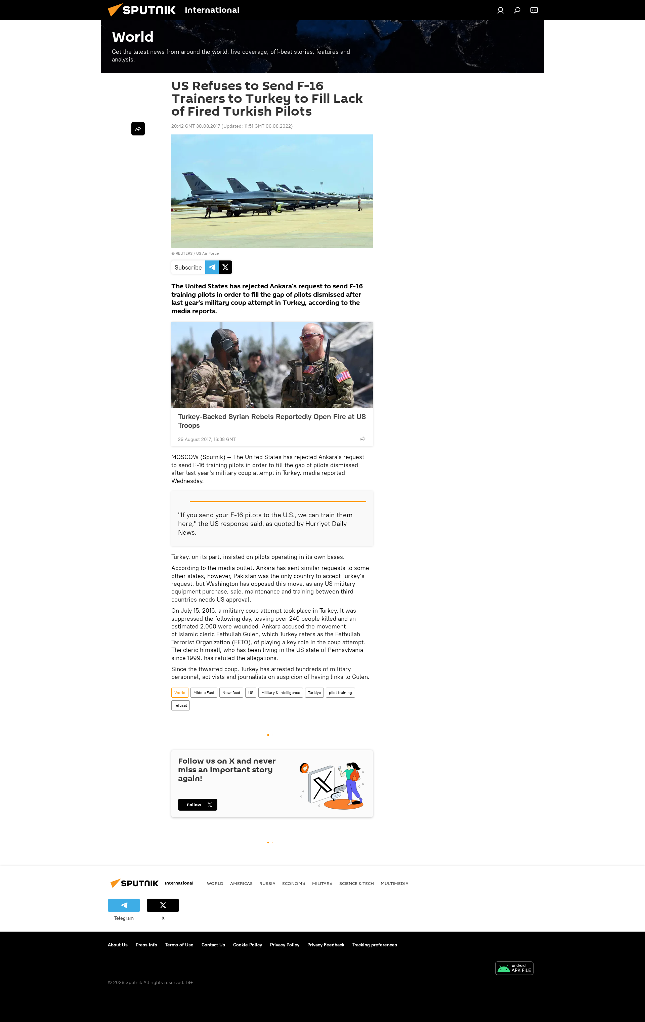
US (250, 692)
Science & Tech (356, 883)
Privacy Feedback (325, 945)
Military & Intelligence (280, 692)
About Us (118, 945)
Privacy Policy (284, 945)
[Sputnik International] (144, 18)
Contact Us (213, 945)
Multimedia (394, 883)
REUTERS (184, 253)
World (179, 692)
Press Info (146, 945)
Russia (267, 883)
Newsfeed (231, 692)
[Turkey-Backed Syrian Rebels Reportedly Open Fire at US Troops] (272, 365)
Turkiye (314, 692)
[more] (362, 438)
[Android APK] (514, 969)
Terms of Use (179, 945)
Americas (241, 883)
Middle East (204, 692)
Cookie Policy (247, 945)
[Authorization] (500, 10)
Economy (293, 883)
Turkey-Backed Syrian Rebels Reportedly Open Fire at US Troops (272, 421)
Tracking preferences (374, 945)
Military (322, 883)
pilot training (340, 692)
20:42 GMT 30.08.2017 (195, 126)
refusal (180, 705)
